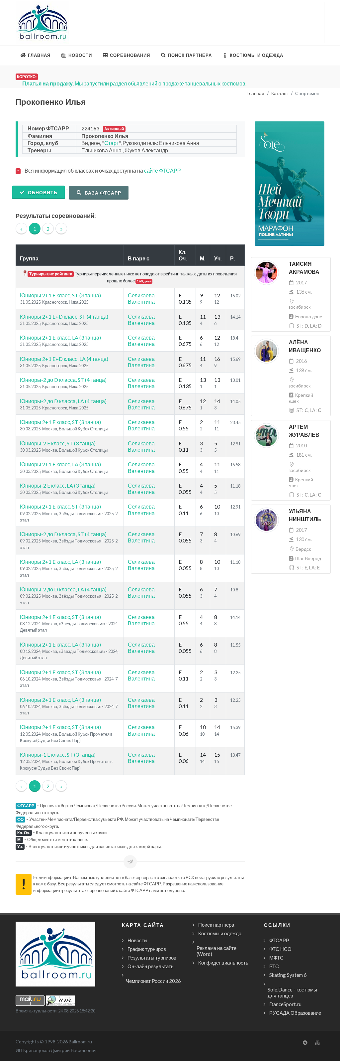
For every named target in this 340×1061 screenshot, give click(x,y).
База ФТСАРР (102, 193)
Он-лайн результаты (151, 966)
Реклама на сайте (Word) (216, 951)
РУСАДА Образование (295, 1013)
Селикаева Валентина (141, 298)
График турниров (147, 949)
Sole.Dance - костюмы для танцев (292, 992)
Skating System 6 (288, 975)
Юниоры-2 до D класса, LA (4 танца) (63, 401)
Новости (137, 940)
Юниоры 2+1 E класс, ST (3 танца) (60, 295)
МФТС (276, 958)
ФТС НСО (280, 949)
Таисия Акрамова (304, 268)
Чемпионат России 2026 (153, 981)
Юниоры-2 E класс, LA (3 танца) (58, 485)
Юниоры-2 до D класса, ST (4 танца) (63, 380)
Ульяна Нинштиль (305, 515)
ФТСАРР (279, 940)
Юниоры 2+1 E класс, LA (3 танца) (60, 337)
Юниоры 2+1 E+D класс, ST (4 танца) (64, 316)
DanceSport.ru (285, 1004)
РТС (274, 966)
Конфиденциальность (223, 963)
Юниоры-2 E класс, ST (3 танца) (58, 443)
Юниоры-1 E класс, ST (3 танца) (58, 754)
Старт (111, 143)
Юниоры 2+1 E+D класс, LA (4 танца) (64, 359)
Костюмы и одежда (219, 933)
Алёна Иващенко (305, 346)
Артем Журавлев (304, 431)
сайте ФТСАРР (162, 170)
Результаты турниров (152, 958)
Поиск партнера (216, 925)
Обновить (42, 192)
